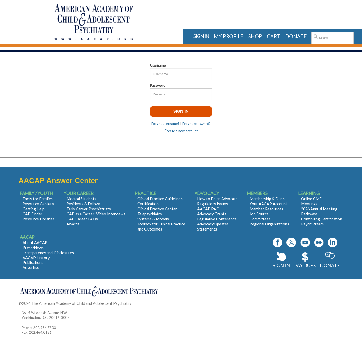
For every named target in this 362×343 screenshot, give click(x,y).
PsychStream (312, 224)
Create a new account (181, 131)
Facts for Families (38, 199)
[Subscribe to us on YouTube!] (305, 242)
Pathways (309, 214)
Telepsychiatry (149, 214)
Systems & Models (153, 219)
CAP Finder (32, 214)
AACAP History (36, 257)
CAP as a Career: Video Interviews (96, 214)
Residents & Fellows (84, 204)
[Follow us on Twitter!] (291, 242)
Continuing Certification (321, 219)
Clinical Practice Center (157, 209)
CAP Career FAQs (82, 219)
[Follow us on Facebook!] (277, 242)
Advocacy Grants (211, 214)
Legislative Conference (217, 219)
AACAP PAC (208, 209)
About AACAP (35, 242)
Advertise (31, 267)
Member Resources (266, 209)
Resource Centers (38, 204)
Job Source (259, 214)
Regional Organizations (269, 224)
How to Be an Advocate (217, 199)
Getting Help (34, 209)
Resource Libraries (39, 219)
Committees (260, 219)
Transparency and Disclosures (48, 252)
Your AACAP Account (268, 204)
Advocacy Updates (213, 224)
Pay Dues (305, 265)
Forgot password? (196, 123)
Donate (330, 265)
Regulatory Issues (212, 204)
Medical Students (81, 199)
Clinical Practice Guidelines (160, 199)
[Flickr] (319, 242)
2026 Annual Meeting (319, 209)
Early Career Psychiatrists (89, 209)
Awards (73, 224)
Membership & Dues (267, 199)
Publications (33, 262)
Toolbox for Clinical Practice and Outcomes (161, 226)
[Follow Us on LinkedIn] (332, 242)
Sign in (201, 36)
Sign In (281, 265)
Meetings (309, 204)
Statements (207, 229)
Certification (148, 204)
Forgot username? (165, 123)
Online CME (311, 199)
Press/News (33, 247)
